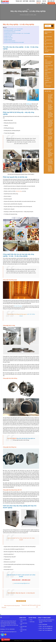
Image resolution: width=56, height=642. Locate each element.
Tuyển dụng (32, 621)
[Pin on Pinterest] (23, 601)
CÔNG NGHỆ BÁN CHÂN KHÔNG (48, 63)
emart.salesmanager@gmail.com (10, 631)
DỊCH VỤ (39, 1)
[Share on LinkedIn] (25, 601)
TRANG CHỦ (19, 1)
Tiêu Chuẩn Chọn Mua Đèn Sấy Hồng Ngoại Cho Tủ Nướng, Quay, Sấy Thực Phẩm (50, 98)
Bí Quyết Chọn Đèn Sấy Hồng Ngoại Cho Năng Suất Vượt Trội (50, 168)
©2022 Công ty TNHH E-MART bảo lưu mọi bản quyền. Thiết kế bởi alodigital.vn (28, 640)
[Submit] (52, 26)
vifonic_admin (33, 14)
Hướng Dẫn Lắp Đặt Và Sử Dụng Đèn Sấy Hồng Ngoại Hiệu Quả (50, 132)
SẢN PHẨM (32, 1)
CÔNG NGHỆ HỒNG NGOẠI (49, 70)
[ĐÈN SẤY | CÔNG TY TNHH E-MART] (5, 2)
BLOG (28, 9)
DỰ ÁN (44, 1)
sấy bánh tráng (19, 191)
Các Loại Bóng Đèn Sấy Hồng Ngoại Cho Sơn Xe (50, 144)
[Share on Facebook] (17, 601)
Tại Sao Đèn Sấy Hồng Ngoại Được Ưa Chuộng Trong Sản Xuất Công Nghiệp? (50, 123)
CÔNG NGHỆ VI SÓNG (48, 73)
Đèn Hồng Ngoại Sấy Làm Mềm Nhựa (50, 138)
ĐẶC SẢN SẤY (51, 1)
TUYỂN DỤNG (48, 86)
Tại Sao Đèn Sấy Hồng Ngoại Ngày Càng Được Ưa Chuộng (50, 161)
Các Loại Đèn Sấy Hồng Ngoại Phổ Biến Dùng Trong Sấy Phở (50, 107)
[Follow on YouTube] (5, 634)
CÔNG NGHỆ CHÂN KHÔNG (49, 66)
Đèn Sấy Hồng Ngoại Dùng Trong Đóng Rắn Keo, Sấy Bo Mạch (50, 115)
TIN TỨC (38, 3)
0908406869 (44, 624)
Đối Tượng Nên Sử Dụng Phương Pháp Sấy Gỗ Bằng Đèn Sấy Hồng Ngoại (50, 153)
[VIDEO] (23, 438)
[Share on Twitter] (19, 601)
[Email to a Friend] (21, 601)
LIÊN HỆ (43, 3)
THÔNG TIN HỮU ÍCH (48, 83)
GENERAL (47, 80)
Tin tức (31, 619)
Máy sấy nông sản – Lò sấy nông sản (25, 593)
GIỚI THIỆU (25, 1)
